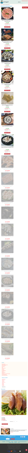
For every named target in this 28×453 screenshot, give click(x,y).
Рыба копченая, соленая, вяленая (6, 373)
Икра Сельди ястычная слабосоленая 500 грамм (8, 415)
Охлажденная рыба (4, 374)
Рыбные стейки (4, 365)
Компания (3, 441)
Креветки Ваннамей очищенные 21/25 (7, 304)
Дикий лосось (3, 382)
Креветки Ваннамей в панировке (7, 126)
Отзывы (12, 441)
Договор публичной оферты (22, 441)
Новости (2, 426)
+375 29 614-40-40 (25, 0)
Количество (6, 46)
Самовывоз (15, 441)
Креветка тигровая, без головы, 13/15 (7, 236)
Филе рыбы (3, 366)
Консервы (3, 369)
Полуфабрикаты (4, 370)
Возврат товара (11, 442)
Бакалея (3, 371)
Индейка (3, 384)
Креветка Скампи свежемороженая (7, 219)
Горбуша (3, 380)
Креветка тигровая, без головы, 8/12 (7, 253)
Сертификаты (8, 441)
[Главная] (4, 1)
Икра (2, 367)
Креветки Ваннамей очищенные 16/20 (7, 147)
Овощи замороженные (4, 375)
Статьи (19, 442)
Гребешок (3, 381)
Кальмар (3, 385)
